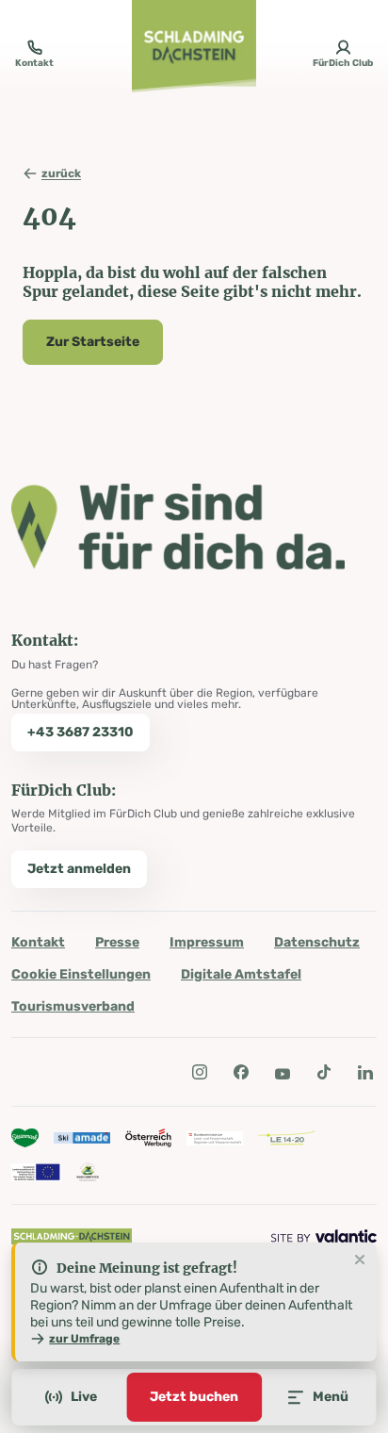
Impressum (207, 942)
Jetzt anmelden (79, 869)
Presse (117, 942)
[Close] (359, 1260)
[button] (199, 1072)
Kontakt (38, 942)
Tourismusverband (73, 1006)
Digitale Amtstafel (241, 974)
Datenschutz (317, 942)
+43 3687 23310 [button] (80, 732)
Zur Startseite (92, 342)
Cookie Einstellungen (81, 974)
